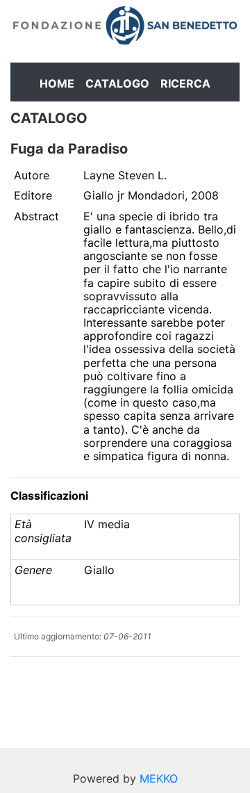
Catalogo (117, 83)
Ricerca (185, 83)
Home (57, 83)
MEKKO (159, 778)
